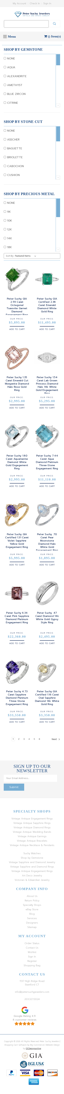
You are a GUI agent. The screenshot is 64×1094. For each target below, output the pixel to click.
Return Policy (32, 900)
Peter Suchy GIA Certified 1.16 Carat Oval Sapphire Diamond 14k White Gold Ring (47, 698)
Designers (32, 922)
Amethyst (14, 85)
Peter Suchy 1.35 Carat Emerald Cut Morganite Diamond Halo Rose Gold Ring (17, 384)
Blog (32, 914)
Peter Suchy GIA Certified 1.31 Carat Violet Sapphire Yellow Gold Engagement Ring (17, 541)
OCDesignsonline (33, 1048)
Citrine (12, 103)
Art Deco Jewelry (32, 875)
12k (9, 229)
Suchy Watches (32, 853)
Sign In (47, 3)
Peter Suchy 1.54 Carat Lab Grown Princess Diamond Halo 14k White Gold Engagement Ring (47, 385)
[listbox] (26, 256)
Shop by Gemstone (32, 858)
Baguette (14, 148)
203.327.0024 (32, 999)
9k (8, 212)
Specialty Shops (32, 905)
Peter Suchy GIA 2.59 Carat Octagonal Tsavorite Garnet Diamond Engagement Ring (17, 306)
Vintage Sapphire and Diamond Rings (32, 866)
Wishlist (32, 952)
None (10, 58)
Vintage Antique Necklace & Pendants (32, 845)
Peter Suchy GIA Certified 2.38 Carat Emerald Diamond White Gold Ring (47, 305)
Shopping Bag (32, 965)
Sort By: (10, 256)
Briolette (14, 157)
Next (54, 739)
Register (32, 961)
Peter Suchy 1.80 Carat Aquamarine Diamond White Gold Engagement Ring (17, 462)
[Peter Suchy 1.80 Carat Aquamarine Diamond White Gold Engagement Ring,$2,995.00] (17, 436)
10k (9, 221)
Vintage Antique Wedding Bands (32, 832)
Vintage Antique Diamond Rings (32, 827)
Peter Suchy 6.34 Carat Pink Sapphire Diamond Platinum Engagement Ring (17, 617)
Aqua (10, 67)
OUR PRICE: (17, 318)
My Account (19, 3)
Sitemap (32, 927)
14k (9, 238)
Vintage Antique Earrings (32, 836)
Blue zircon (16, 94)
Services (32, 918)
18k (9, 247)
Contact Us (32, 947)
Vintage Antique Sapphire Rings (32, 823)
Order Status (32, 943)
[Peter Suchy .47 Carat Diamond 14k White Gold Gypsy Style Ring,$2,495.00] (47, 593)
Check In (35, 3)
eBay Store (32, 909)
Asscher (13, 139)
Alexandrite (16, 76)
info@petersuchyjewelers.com (32, 992)
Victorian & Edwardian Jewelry (32, 880)
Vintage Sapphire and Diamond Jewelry (32, 862)
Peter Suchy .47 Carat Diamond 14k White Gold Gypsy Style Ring (47, 617)
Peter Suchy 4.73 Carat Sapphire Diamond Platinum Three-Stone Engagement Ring (17, 698)
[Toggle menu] (5, 36)
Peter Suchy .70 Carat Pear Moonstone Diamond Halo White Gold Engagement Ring (47, 542)
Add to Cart (17, 329)
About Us (32, 896)
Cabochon (15, 166)
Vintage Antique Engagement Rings (32, 818)
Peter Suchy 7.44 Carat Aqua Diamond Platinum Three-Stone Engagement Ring (47, 462)
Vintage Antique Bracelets (32, 840)
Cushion (13, 175)
